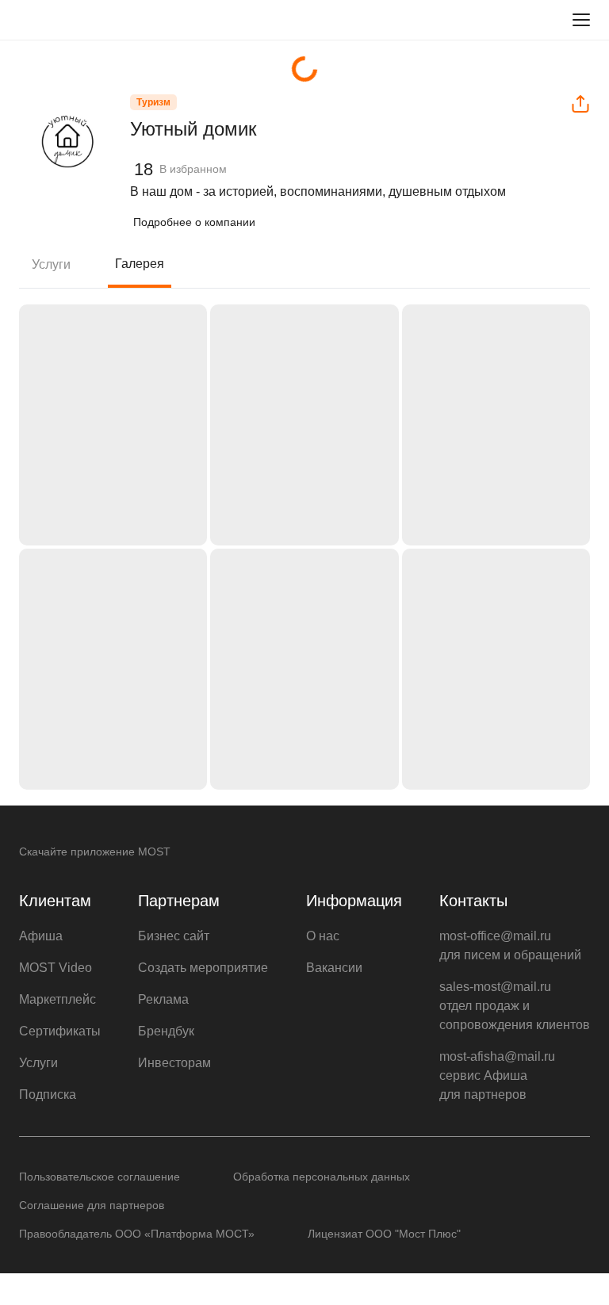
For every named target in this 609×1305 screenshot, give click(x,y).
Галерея (139, 263)
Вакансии (334, 967)
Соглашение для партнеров (91, 1205)
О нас (322, 936)
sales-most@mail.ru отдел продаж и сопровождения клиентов (514, 1005)
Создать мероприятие (203, 967)
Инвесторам (174, 1063)
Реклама (163, 999)
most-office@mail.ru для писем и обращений (510, 945)
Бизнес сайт (173, 936)
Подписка (47, 1094)
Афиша (41, 936)
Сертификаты (60, 1031)
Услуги (51, 264)
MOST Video (55, 967)
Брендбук (166, 1031)
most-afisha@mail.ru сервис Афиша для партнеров (497, 1075)
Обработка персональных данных (321, 1176)
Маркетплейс (57, 999)
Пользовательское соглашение (99, 1176)
